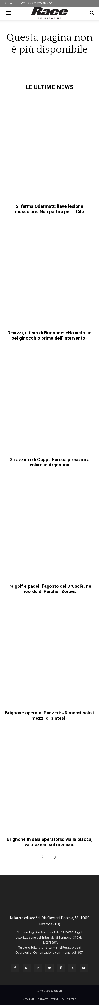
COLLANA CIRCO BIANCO (36, 3)
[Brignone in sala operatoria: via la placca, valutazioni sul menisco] (49, 781)
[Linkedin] (38, 968)
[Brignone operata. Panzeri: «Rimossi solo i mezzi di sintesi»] (49, 655)
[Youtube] (84, 968)
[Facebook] (15, 968)
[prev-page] (44, 856)
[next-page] (53, 856)
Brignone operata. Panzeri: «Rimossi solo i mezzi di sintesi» (49, 715)
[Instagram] (27, 968)
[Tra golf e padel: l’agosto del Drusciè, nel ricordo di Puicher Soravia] (49, 528)
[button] (8, 13)
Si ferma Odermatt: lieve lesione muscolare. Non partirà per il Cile (49, 208)
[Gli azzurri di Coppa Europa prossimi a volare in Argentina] (49, 401)
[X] (72, 968)
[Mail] (49, 968)
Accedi (9, 3)
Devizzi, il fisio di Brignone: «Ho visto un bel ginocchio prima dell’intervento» (49, 335)
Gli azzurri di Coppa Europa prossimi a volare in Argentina (49, 462)
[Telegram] (61, 968)
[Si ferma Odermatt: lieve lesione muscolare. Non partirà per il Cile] (49, 148)
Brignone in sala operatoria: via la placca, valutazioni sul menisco (50, 842)
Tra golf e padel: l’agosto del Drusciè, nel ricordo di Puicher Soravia (49, 588)
